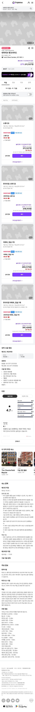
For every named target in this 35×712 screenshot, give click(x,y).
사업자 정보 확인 (21, 682)
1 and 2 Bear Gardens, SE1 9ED (12, 57)
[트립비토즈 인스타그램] (3, 700)
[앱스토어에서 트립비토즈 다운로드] (8, 706)
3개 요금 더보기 (17, 162)
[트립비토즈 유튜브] (13, 700)
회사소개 (3, 668)
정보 (13, 82)
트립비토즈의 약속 (6, 670)
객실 (5, 83)
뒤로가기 (2, 2)
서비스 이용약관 (17, 668)
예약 (22, 156)
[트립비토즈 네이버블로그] (17, 700)
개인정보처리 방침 (26, 668)
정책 (29, 82)
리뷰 (21, 82)
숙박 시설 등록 (10, 668)
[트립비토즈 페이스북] (8, 700)
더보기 (3, 384)
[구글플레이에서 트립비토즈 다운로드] (21, 706)
